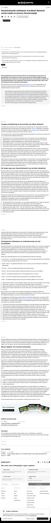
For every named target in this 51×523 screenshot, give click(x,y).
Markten (6, 7)
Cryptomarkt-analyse (31, 495)
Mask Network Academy (26, 299)
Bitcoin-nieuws (30, 493)
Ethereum (34, 130)
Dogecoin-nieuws (30, 502)
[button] (13, 471)
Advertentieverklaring (44, 493)
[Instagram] (14, 17)
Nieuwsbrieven (17, 500)
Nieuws (15, 491)
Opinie (2, 7)
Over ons (3, 495)
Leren (15, 493)
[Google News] (49, 462)
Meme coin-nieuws (31, 507)
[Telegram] (8, 17)
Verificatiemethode (44, 491)
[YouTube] (2, 17)
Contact (3, 493)
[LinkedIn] (11, 17)
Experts (15, 498)
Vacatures (3, 498)
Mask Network (28, 84)
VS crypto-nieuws (30, 500)
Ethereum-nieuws (30, 498)
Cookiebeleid (33, 515)
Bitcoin (34, 128)
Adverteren (3, 491)
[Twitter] (5, 17)
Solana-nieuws (30, 504)
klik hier (38, 399)
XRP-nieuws (29, 491)
